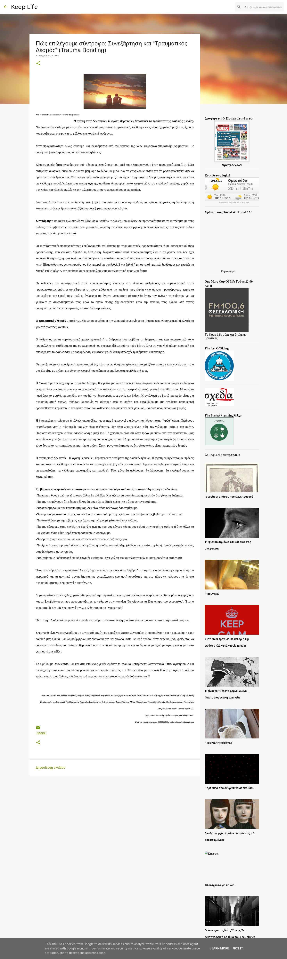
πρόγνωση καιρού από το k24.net (234, 203)
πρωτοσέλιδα (232, 164)
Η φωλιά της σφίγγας (218, 742)
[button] (38, 63)
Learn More (219, 948)
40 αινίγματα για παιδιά (219, 885)
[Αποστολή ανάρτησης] (38, 729)
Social (41, 733)
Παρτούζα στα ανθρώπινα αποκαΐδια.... (230, 788)
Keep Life (24, 6)
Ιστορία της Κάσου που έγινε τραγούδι (229, 496)
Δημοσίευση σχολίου (50, 767)
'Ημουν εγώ (212, 593)
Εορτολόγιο (228, 271)
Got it (238, 948)
